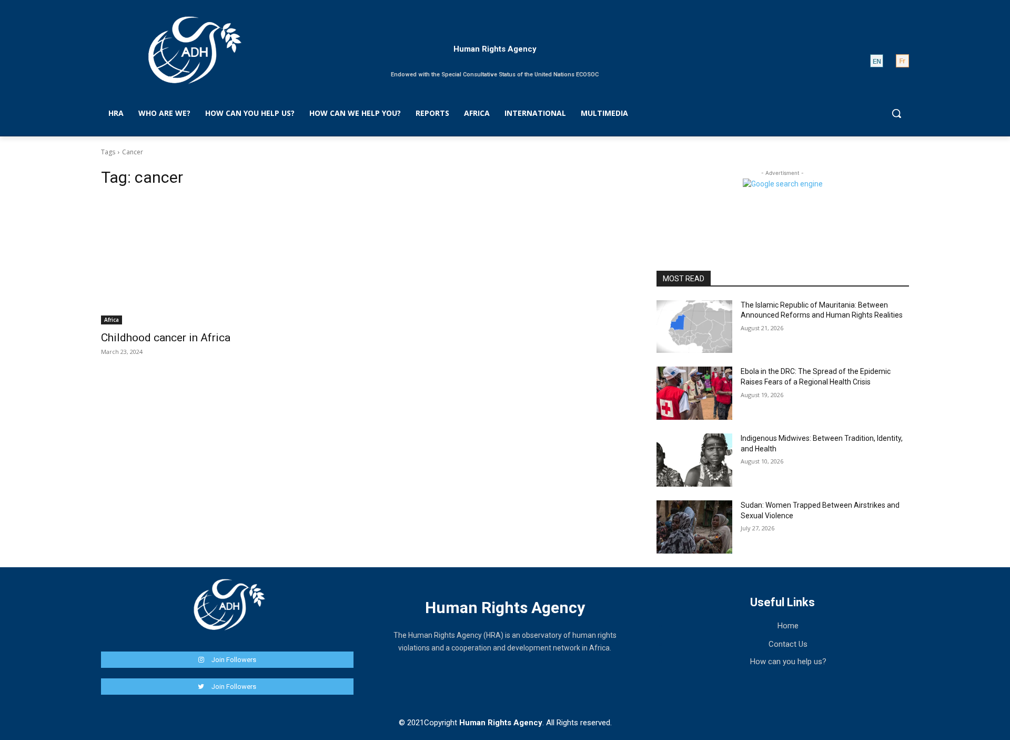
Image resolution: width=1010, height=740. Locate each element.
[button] (896, 113)
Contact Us (788, 644)
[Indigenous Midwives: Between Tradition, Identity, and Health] (694, 460)
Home (788, 625)
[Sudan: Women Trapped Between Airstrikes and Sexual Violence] (694, 527)
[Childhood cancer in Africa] (227, 261)
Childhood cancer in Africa (165, 337)
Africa (111, 319)
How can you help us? (788, 661)
